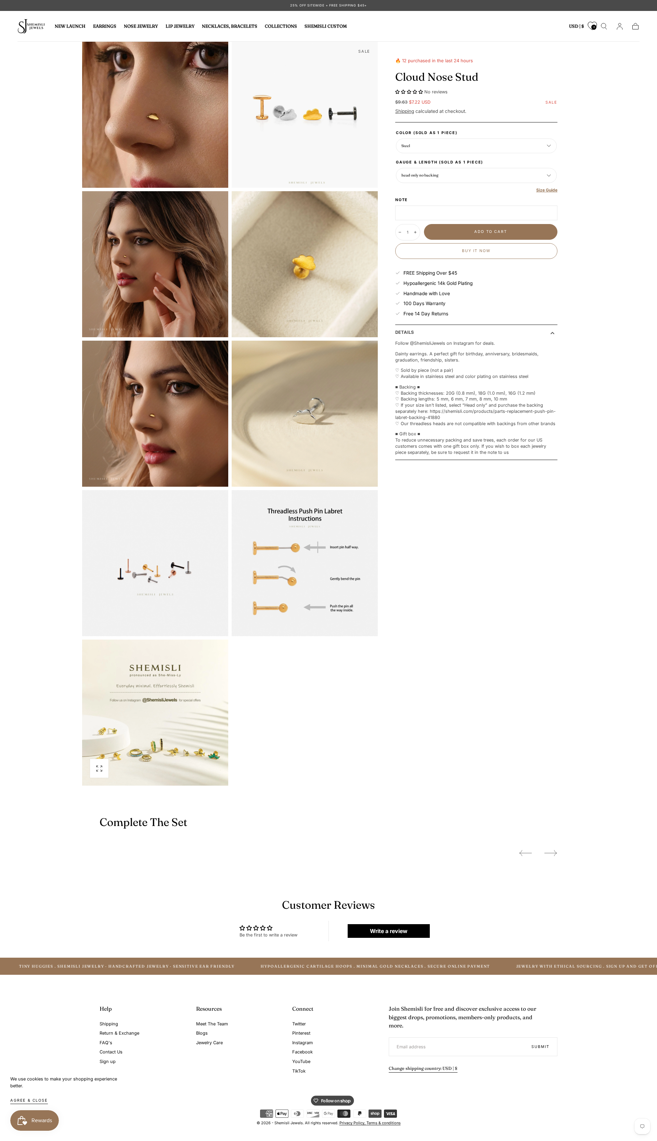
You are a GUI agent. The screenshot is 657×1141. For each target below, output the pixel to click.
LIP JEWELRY (180, 26)
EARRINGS (104, 26)
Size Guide (546, 190)
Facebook (302, 1051)
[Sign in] (620, 26)
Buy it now (476, 250)
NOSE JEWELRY (141, 26)
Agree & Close (29, 1100)
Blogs (202, 1033)
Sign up (108, 1061)
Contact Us (111, 1051)
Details (404, 332)
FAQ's (106, 1042)
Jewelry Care (209, 1042)
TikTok (299, 1071)
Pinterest (301, 1033)
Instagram (302, 1042)
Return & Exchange (119, 1033)
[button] (576, 27)
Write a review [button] (389, 931)
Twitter (299, 1023)
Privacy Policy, (352, 1122)
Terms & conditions (383, 1122)
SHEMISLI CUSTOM (326, 26)
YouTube (301, 1061)
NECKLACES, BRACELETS (229, 26)
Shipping (404, 111)
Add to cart (490, 231)
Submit (540, 1046)
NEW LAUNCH (70, 26)
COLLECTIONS (281, 26)
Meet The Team (212, 1023)
